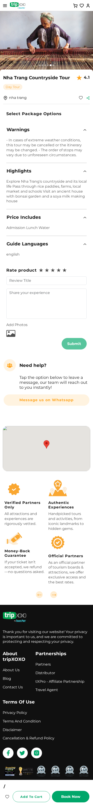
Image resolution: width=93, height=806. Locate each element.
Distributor (45, 673)
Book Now (70, 796)
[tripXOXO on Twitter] (22, 753)
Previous (39, 594)
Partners (43, 664)
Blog (7, 678)
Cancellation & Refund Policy (28, 738)
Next (53, 594)
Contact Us (13, 687)
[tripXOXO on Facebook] (8, 753)
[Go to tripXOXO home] (17, 5)
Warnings (18, 129)
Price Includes (24, 217)
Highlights (19, 171)
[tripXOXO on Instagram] (36, 753)
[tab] (46, 130)
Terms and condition (22, 721)
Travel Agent (46, 690)
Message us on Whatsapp (46, 400)
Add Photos (17, 325)
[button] (46, 130)
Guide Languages (27, 244)
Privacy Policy (15, 712)
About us (11, 670)
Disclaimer (12, 730)
